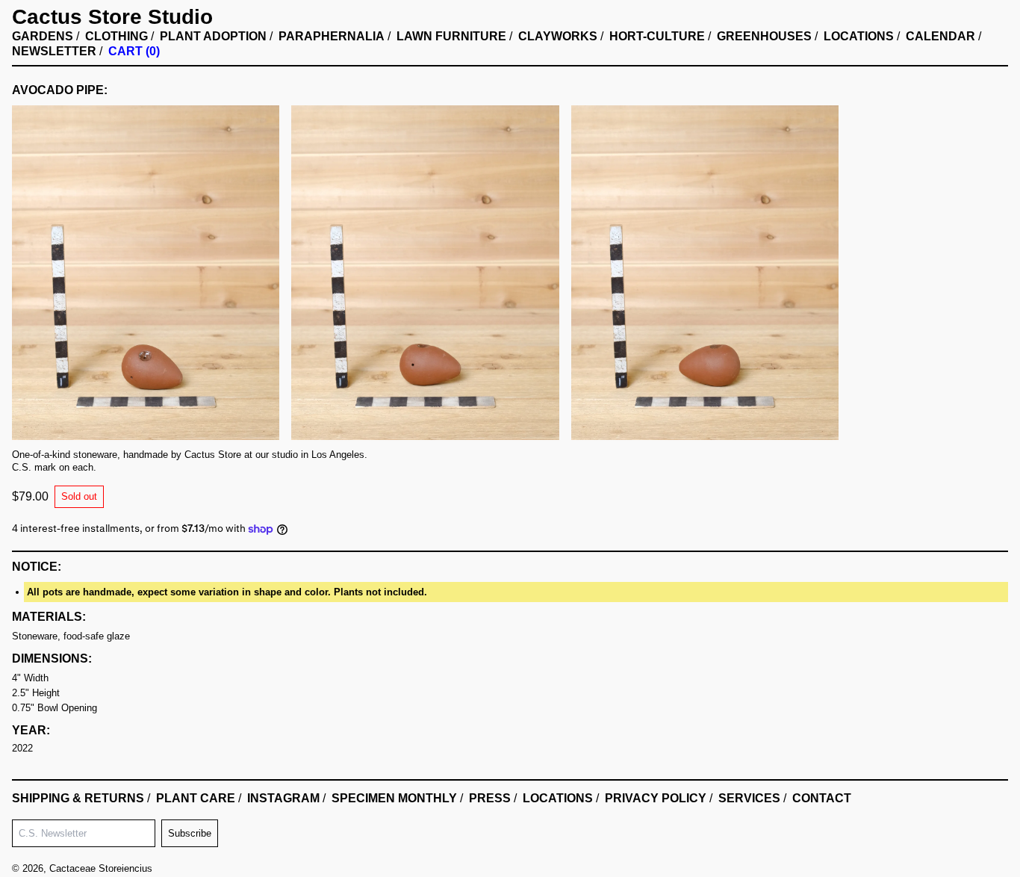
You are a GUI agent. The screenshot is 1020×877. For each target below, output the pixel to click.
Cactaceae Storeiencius (100, 868)
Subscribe (189, 833)
